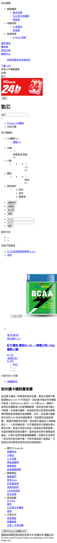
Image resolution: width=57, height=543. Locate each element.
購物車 (4, 47)
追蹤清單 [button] (11, 60)
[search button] (2, 118)
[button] (28, 20)
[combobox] (28, 108)
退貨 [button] (18, 60)
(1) (17, 142)
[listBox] (28, 232)
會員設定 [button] (25, 60)
